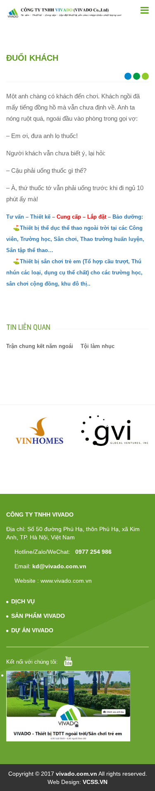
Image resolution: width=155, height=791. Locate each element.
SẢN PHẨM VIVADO (38, 615)
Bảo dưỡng (126, 217)
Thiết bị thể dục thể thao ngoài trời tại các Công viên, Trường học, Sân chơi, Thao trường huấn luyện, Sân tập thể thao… (75, 239)
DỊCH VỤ (23, 601)
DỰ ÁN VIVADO (32, 630)
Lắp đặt (96, 217)
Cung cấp (68, 217)
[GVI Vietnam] (115, 430)
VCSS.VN (95, 782)
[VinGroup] (40, 430)
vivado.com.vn (76, 773)
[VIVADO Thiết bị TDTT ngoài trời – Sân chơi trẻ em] (64, 12)
